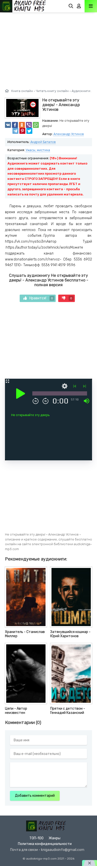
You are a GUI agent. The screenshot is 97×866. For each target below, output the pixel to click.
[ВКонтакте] (8, 125)
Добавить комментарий (35, 796)
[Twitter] (29, 131)
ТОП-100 (36, 838)
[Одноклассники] (22, 125)
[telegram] (15, 131)
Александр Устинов (68, 134)
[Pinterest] (22, 131)
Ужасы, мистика (38, 150)
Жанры (54, 838)
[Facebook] (15, 125)
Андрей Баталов (43, 142)
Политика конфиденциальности (45, 844)
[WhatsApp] (36, 125)
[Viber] (29, 125)
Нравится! (41, 298)
